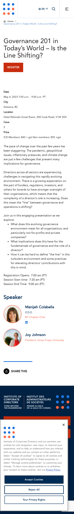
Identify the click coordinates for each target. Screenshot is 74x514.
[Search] (54, 9)
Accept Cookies (34, 479)
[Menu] (67, 9)
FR (47, 8)
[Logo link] (8, 9)
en (43, 8)
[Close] (64, 425)
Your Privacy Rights (34, 499)
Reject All (34, 489)
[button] (21, 371)
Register (13, 67)
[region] (34, 465)
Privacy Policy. (53, 469)
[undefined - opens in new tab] (26, 322)
